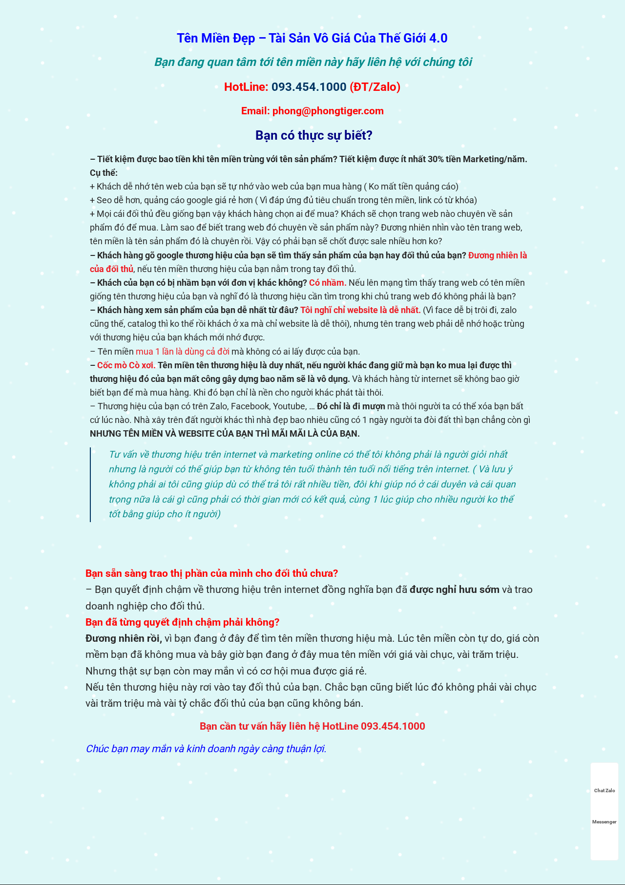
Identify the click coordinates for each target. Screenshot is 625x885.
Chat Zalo (604, 790)
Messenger (604, 821)
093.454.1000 (309, 87)
